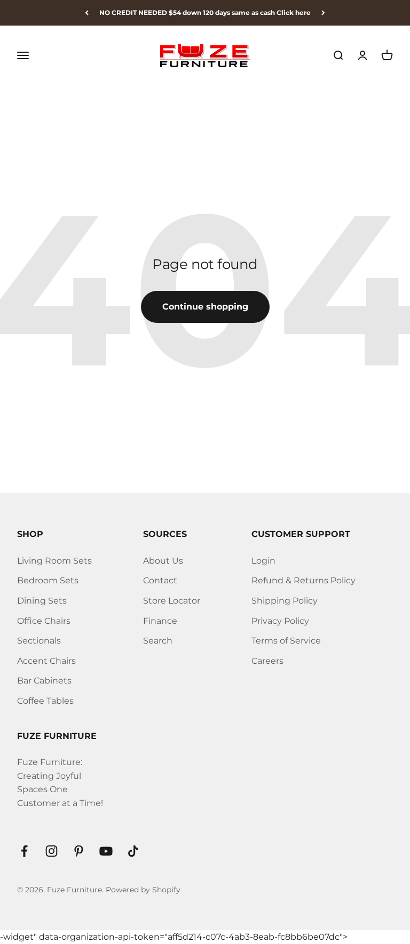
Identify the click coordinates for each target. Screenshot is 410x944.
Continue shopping (205, 307)
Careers (267, 661)
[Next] (323, 12)
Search (157, 641)
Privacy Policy (280, 621)
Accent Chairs (46, 661)
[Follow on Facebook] (24, 851)
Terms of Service (286, 641)
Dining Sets (42, 601)
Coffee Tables (45, 701)
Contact (160, 580)
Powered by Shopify (143, 889)
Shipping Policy (284, 601)
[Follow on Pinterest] (79, 851)
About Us (163, 561)
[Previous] (87, 12)
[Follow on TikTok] (133, 851)
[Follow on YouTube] (106, 851)
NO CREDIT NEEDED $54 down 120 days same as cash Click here (205, 13)
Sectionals (39, 641)
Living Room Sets (54, 561)
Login (263, 561)
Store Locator (171, 601)
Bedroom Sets (47, 580)
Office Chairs (43, 621)
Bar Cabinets (44, 681)
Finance (160, 621)
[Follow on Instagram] (51, 851)
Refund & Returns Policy (303, 580)
